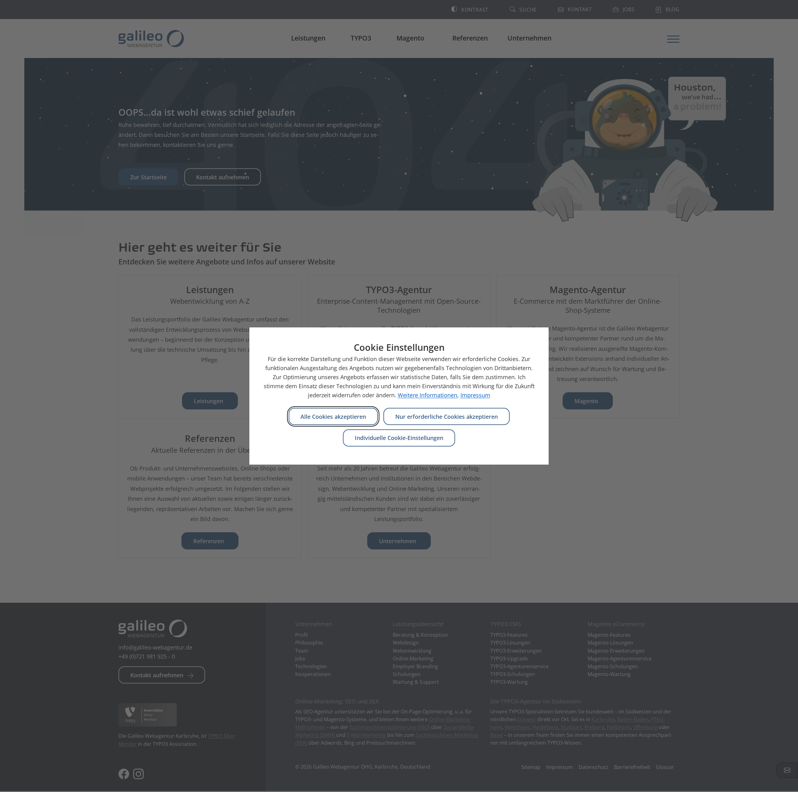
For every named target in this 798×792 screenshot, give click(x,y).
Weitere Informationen (427, 395)
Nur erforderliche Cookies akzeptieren (446, 416)
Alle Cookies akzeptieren (333, 416)
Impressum (475, 395)
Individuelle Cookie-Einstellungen (399, 438)
